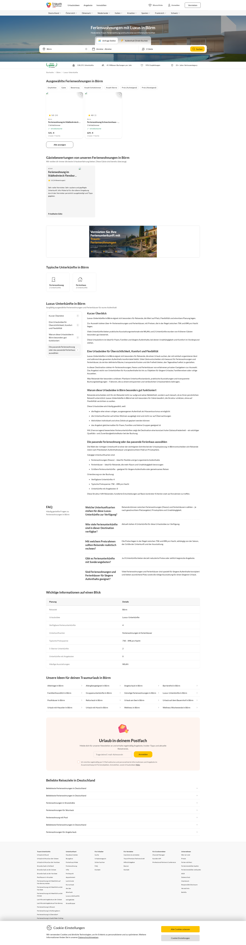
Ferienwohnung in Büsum (46, 907)
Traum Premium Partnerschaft (134, 859)
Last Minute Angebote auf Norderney (50, 903)
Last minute (70, 881)
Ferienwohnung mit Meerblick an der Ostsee (50, 894)
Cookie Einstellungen (180, 938)
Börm (59, 72)
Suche (97, 855)
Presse (183, 859)
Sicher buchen (100, 862)
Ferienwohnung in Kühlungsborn (48, 911)
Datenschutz (185, 877)
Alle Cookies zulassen (180, 929)
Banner (126, 866)
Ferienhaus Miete (72, 862)
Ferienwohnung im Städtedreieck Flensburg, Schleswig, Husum (76, 122)
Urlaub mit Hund (43, 855)
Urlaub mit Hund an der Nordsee (48, 862)
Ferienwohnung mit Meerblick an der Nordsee (50, 888)
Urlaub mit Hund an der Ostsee (47, 859)
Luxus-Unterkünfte (71, 72)
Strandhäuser (70, 903)
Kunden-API (156, 859)
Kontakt (97, 870)
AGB (183, 874)
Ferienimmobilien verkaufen (191, 870)
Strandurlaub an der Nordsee (47, 874)
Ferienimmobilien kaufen (190, 866)
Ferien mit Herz (186, 862)
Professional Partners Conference (164, 862)
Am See (68, 888)
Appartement (70, 877)
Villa (67, 870)
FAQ (96, 866)
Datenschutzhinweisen (88, 937)
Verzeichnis (185, 888)
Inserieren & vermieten (131, 855)
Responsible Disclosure (189, 885)
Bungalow (69, 859)
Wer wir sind (185, 855)
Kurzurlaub (70, 885)
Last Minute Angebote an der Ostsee (49, 899)
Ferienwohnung (71, 866)
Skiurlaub (69, 892)
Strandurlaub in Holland (45, 866)
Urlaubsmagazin (100, 859)
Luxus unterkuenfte (72, 896)
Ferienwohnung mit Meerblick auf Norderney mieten (48, 882)
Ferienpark (70, 874)
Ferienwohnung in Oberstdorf (47, 914)
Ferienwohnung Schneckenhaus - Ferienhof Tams (109, 122)
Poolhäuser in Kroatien (45, 877)
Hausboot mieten (72, 855)
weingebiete (70, 900)
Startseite (50, 72)
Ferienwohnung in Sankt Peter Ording (50, 918)
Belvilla (183, 892)
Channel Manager (158, 855)
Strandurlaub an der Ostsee (46, 870)
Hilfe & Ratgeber (129, 862)
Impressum (185, 881)
